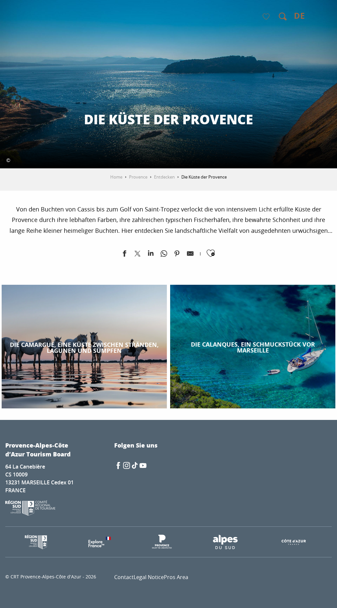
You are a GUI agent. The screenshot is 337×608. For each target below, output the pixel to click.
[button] (282, 16)
